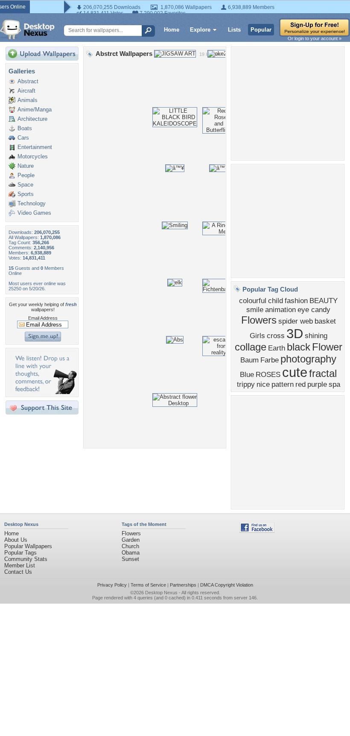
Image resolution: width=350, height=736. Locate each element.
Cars (23, 137)
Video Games (34, 213)
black (298, 347)
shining (316, 335)
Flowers (259, 320)
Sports (26, 194)
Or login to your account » (314, 38)
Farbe (269, 360)
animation (280, 309)
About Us (15, 540)
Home (171, 29)
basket (325, 321)
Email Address (43, 318)
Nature (26, 166)
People (26, 175)
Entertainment (35, 147)
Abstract (28, 81)
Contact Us (18, 572)
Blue (247, 374)
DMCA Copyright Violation (226, 584)
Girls (257, 335)
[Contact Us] (44, 392)
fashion (296, 300)
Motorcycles (33, 156)
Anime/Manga (35, 109)
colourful (252, 300)
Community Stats (25, 559)
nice (263, 384)
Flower (327, 347)
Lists (234, 29)
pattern (282, 384)
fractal (323, 373)
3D (294, 333)
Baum (249, 360)
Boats (25, 128)
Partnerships (183, 584)
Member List (19, 565)
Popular (261, 29)
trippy (246, 384)
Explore (200, 29)
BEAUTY (323, 300)
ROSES (268, 374)
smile (254, 309)
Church (130, 546)
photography (308, 359)
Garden (131, 540)
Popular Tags (20, 552)
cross (276, 335)
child (275, 300)
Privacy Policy (112, 584)
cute (294, 372)
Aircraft (26, 91)
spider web (295, 321)
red (300, 384)
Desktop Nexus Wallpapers (27, 29)
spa (334, 384)
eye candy (314, 309)
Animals (28, 100)
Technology (32, 203)
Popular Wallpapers (28, 546)
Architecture (32, 119)
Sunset (130, 559)
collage (250, 347)
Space (25, 184)
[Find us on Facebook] (256, 531)
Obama (131, 552)
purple (317, 384)
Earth (276, 348)
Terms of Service (148, 584)
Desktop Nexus (161, 592)
